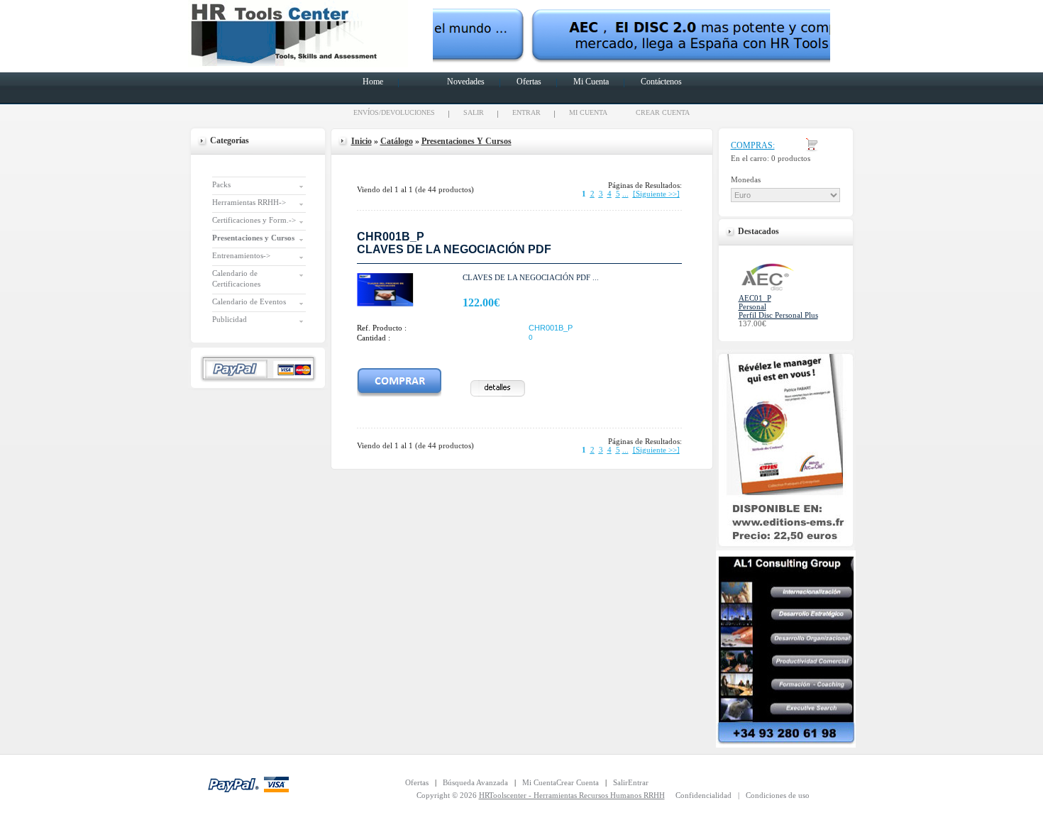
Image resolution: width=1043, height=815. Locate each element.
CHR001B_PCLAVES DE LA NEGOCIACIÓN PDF (454, 243)
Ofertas (529, 82)
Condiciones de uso (778, 795)
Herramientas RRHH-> (249, 202)
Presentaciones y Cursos (466, 141)
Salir (473, 112)
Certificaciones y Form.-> (254, 220)
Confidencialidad (703, 795)
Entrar (526, 112)
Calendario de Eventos (249, 301)
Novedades (466, 82)
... (625, 193)
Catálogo (396, 141)
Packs (221, 184)
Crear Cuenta (663, 112)
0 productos (790, 158)
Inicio (361, 141)
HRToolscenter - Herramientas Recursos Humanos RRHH (572, 795)
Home (373, 82)
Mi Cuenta (591, 82)
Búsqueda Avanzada (475, 782)
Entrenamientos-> (241, 255)
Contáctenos (661, 82)
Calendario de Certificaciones (236, 278)
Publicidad (229, 319)
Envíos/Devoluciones (394, 112)
